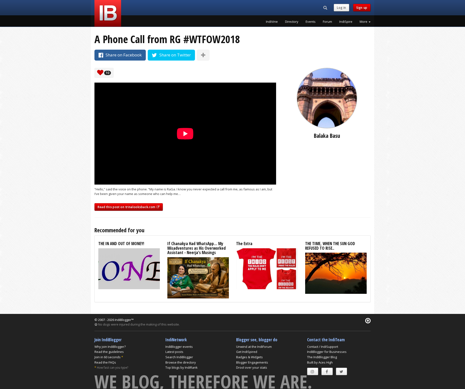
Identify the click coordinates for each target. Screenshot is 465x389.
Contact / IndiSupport (322, 346)
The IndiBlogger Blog (322, 357)
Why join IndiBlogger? (110, 346)
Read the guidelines (109, 352)
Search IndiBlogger (179, 357)
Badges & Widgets (249, 357)
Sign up (361, 8)
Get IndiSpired (246, 352)
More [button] (364, 21)
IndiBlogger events (179, 346)
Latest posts (174, 352)
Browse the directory (180, 362)
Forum (327, 21)
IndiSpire (345, 21)
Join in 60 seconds (107, 357)
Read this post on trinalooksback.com (127, 207)
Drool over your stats (251, 367)
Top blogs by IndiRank (181, 367)
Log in (341, 8)
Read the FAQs (105, 362)
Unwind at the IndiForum (254, 346)
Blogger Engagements (252, 362)
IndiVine (272, 21)
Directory (291, 21)
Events (311, 21)
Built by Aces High (320, 362)
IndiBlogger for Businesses (327, 352)
